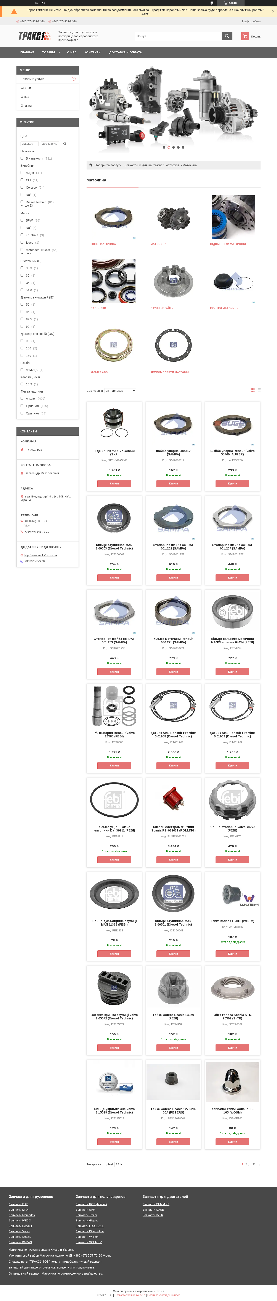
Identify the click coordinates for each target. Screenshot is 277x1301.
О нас (72, 52)
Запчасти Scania (20, 1236)
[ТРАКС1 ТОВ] (34, 41)
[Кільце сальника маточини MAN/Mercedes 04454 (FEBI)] (232, 611)
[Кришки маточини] (233, 281)
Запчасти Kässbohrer (90, 1231)
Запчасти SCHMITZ (89, 1242)
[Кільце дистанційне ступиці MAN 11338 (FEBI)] (114, 893)
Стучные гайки (162, 308)
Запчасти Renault (20, 1226)
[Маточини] (174, 217)
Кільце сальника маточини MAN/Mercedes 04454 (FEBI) (232, 640)
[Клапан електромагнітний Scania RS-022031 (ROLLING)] (173, 799)
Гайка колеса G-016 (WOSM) (232, 921)
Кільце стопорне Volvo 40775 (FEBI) (232, 828)
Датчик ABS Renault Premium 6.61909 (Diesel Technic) (232, 734)
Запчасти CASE (153, 1209)
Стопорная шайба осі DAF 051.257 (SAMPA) (232, 546)
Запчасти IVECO (20, 1220)
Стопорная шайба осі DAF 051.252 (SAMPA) (173, 546)
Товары (48, 52)
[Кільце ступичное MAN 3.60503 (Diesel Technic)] (114, 517)
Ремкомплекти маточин (169, 372)
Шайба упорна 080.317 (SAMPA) (173, 452)
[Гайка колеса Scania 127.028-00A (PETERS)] (173, 1081)
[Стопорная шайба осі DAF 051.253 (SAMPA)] (114, 611)
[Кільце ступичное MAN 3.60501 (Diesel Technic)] (173, 893)
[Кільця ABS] (114, 345)
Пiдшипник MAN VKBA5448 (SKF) (114, 452)
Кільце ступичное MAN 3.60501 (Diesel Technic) (173, 922)
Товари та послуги (108, 165)
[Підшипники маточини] (233, 217)
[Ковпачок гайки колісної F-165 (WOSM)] (232, 1081)
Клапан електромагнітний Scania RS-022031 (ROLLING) (173, 828)
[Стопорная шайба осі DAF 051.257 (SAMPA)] (232, 517)
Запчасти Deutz (153, 1215)
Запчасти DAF (18, 1204)
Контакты (92, 52)
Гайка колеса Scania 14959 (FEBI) (173, 1016)
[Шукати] (227, 36)
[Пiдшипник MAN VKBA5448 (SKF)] (114, 423)
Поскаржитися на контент (129, 1295)
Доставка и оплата (125, 52)
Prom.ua (159, 1291)
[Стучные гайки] (174, 281)
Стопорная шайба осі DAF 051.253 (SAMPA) (114, 640)
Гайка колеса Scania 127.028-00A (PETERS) (173, 1110)
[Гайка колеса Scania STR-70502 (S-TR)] (232, 987)
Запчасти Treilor (86, 1215)
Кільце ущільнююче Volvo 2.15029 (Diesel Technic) (114, 1110)
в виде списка (259, 391)
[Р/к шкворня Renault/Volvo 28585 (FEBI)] (114, 705)
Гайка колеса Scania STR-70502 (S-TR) (233, 1016)
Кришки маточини (224, 308)
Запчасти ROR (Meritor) (91, 1204)
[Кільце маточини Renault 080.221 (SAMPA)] (173, 611)
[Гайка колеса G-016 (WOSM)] (232, 893)
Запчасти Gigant (87, 1220)
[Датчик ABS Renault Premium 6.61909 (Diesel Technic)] (232, 705)
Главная (27, 52)
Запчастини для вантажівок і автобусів (152, 165)
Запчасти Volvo (19, 1231)
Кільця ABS (99, 372)
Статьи (26, 88)
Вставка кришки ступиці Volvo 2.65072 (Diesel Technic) (114, 1016)
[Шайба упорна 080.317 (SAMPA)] (173, 423)
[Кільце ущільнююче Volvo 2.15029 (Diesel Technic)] (114, 1081)
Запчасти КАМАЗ (20, 1242)
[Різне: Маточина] (114, 217)
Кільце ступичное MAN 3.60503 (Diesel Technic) (114, 546)
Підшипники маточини (228, 244)
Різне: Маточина (103, 244)
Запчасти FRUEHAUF (90, 1226)
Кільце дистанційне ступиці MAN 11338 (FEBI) (114, 922)
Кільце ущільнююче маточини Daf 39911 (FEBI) (114, 828)
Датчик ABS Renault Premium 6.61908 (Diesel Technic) (173, 734)
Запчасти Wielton (87, 1236)
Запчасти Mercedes (22, 1215)
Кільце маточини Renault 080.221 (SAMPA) (173, 640)
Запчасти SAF (85, 1209)
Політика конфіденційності (163, 1295)
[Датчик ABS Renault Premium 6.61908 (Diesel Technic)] (173, 705)
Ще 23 (29, 205)
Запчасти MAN (19, 1209)
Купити (114, 483)
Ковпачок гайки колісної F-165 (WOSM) (232, 1110)
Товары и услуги (32, 79)
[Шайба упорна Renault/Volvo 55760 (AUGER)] (232, 423)
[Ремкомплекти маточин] (174, 345)
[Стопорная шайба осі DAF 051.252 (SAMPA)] (173, 517)
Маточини (158, 244)
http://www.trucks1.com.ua (40, 555)
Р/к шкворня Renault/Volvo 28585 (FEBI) (114, 734)
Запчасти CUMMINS (156, 1204)
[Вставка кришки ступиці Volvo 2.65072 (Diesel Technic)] (114, 987)
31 (254, 1164)
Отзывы (26, 105)
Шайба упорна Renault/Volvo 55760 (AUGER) (232, 452)
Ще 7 (28, 253)
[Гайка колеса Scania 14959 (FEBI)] (173, 987)
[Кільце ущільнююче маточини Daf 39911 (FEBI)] (114, 799)
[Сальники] (114, 281)
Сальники (98, 308)
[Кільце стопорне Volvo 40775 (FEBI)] (232, 799)
